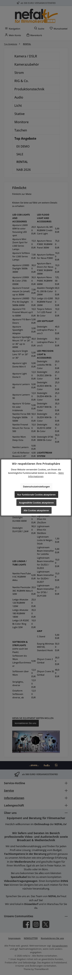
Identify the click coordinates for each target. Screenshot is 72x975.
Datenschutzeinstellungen (36, 486)
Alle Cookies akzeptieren (36, 510)
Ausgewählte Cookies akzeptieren (36, 502)
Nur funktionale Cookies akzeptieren (36, 494)
